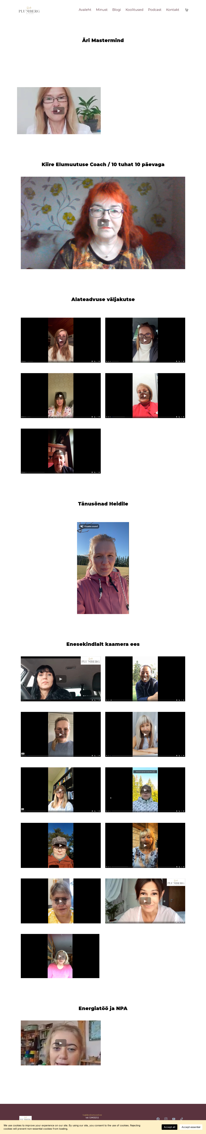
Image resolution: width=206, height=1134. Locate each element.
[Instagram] (166, 1119)
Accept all (169, 1127)
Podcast (155, 10)
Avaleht (85, 10)
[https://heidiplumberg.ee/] (29, 10)
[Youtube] (174, 1119)
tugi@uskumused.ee (92, 1114)
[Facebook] (158, 1119)
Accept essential (191, 1127)
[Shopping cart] (186, 9)
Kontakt (172, 10)
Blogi (116, 10)
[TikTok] (181, 1119)
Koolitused (134, 10)
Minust (102, 10)
